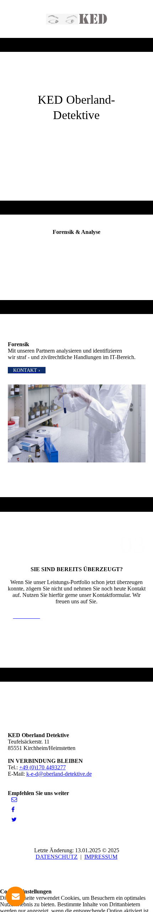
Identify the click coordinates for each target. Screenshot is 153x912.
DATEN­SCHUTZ (57, 857)
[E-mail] (14, 799)
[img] (77, 18)
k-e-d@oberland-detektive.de (59, 774)
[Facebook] (13, 809)
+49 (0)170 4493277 (42, 767)
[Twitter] (14, 820)
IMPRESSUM (100, 857)
